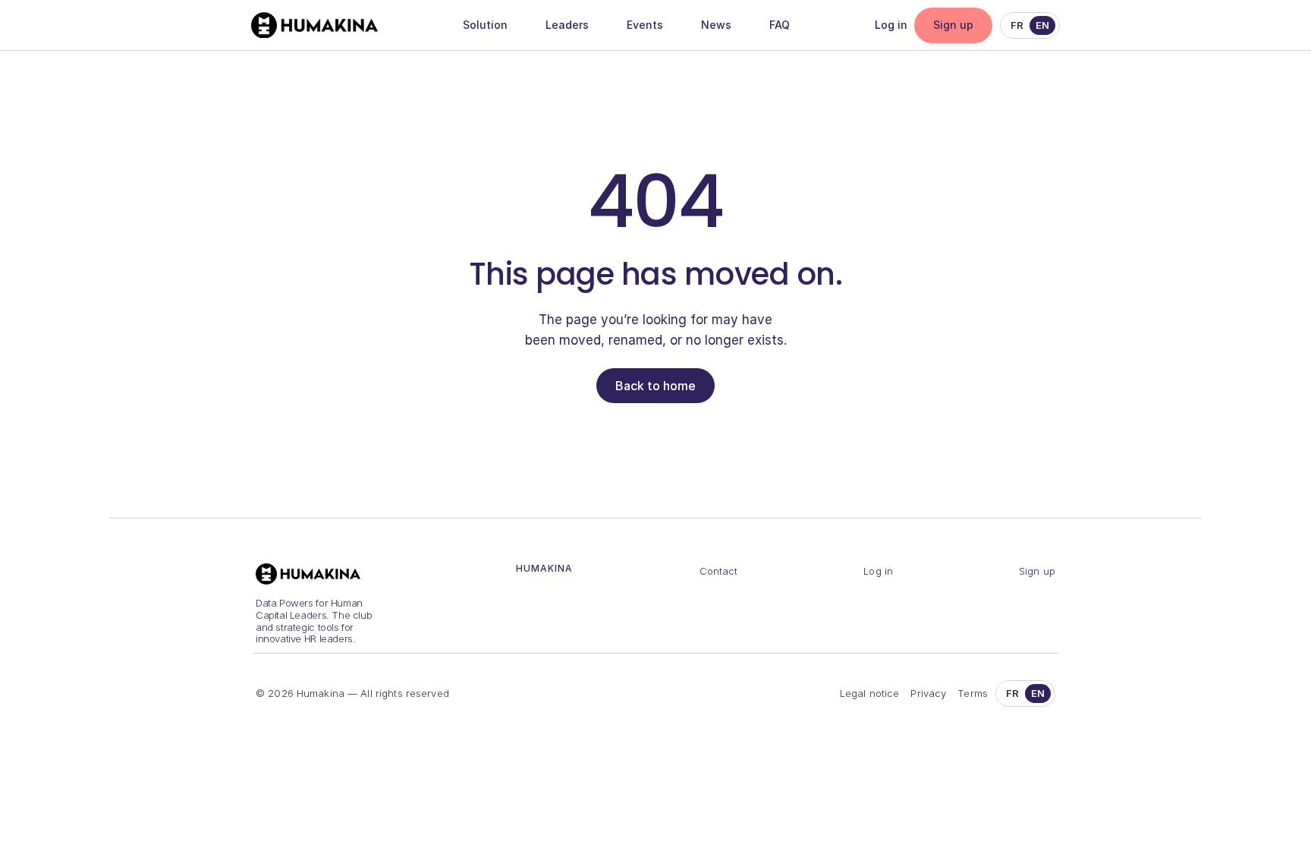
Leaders (567, 24)
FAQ (779, 24)
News (716, 24)
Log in (891, 24)
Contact (719, 571)
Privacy (928, 693)
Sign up (1037, 571)
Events (645, 24)
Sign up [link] (953, 24)
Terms (972, 693)
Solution (485, 24)
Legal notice (870, 693)
